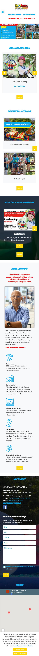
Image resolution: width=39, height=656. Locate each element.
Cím (5, 532)
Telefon (9, 537)
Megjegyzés (8, 548)
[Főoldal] (21, 7)
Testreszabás (20, 649)
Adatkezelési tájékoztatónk (24, 646)
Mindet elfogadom (20, 653)
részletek (19, 246)
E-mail (8, 543)
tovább (19, 97)
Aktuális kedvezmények (19, 145)
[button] (34, 73)
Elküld (6, 575)
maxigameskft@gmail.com (12, 503)
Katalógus (19, 233)
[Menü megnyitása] (2, 11)
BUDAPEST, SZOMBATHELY (21, 16)
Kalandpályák (19, 179)
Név (8, 527)
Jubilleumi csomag (19, 82)
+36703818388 (14, 498)
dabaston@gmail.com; (15, 500)
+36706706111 (25, 498)
